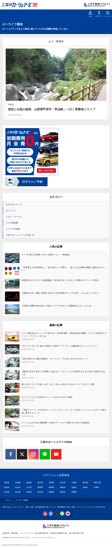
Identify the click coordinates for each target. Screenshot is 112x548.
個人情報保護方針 (42, 533)
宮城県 (17, 483)
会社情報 (5, 533)
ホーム (8, 500)
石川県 (29, 487)
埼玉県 (62, 483)
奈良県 (6, 492)
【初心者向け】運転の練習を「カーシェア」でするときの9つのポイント (54, 359)
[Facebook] (10, 454)
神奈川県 (97, 483)
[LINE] (45, 454)
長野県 (40, 487)
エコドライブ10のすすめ (96, 507)
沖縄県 (74, 492)
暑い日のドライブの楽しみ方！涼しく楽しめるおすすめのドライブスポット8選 (57, 384)
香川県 (40, 492)
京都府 (74, 487)
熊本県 (62, 492)
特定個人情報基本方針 (59, 533)
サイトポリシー (18, 507)
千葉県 (74, 483)
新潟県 (6, 487)
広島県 (29, 492)
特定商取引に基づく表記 (66, 507)
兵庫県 (96, 487)
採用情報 (14, 533)
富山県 (17, 487)
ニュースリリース (26, 533)
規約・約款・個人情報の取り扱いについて (41, 507)
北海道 (6, 483)
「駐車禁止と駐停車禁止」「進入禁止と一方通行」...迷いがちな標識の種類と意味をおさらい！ (63, 268)
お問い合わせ (7, 507)
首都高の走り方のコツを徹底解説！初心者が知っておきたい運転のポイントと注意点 (60, 280)
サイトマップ (81, 507)
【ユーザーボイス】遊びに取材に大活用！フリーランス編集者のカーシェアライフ (59, 346)
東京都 (85, 483)
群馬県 (51, 483)
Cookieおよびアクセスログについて (16, 538)
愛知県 (62, 487)
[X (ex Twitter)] (22, 454)
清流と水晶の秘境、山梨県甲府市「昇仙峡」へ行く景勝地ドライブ (51, 109)
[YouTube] (56, 454)
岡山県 (17, 492)
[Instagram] (33, 454)
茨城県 (29, 483)
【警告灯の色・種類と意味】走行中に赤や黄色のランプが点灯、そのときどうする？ (60, 293)
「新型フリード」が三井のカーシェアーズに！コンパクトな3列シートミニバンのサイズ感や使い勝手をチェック (63, 411)
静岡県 (51, 487)
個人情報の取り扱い (77, 533)
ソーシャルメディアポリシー (43, 538)
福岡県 (51, 492)
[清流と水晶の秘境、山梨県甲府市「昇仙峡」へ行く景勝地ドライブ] (56, 75)
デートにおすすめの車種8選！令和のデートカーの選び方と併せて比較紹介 (55, 423)
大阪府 (85, 487)
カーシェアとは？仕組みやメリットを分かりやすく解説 (46, 397)
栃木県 (40, 483)
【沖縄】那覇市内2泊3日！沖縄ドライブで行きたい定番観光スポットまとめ (56, 306)
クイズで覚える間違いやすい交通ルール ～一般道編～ (46, 254)
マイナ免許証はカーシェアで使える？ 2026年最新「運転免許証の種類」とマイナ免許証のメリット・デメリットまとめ (63, 334)
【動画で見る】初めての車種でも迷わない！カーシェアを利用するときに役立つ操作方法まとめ (63, 373)
